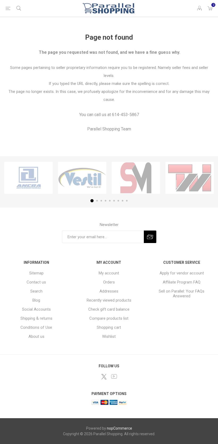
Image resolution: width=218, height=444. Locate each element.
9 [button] (127, 201)
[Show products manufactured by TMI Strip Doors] (189, 178)
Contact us (36, 282)
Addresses (108, 291)
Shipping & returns (36, 318)
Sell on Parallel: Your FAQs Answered (181, 293)
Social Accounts (36, 309)
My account (109, 273)
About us (36, 336)
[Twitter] (104, 376)
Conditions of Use (36, 327)
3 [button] (101, 201)
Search (36, 291)
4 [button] (105, 201)
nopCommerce (119, 428)
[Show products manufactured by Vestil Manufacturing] (82, 178)
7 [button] (118, 201)
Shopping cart (109, 327)
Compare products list (108, 318)
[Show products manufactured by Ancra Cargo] (28, 178)
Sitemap (36, 273)
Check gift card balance (108, 309)
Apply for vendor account (182, 273)
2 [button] (97, 201)
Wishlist (109, 336)
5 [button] (110, 201)
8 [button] (122, 201)
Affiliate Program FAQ (181, 282)
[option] (28, 178)
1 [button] (92, 200)
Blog (36, 300)
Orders (109, 282)
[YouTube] (114, 376)
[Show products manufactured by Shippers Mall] (136, 178)
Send (150, 237)
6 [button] (114, 201)
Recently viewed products (109, 300)
